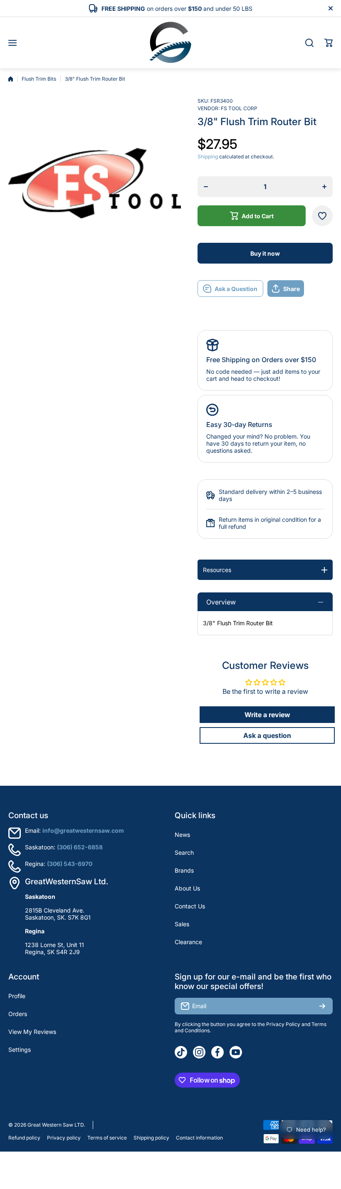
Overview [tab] (221, 602)
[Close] (330, 8)
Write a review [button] (267, 714)
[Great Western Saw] (170, 42)
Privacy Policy (283, 1024)
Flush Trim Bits (39, 79)
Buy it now (265, 253)
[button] (328, 43)
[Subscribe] (322, 1006)
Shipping (208, 156)
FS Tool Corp (239, 108)
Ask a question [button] (267, 735)
